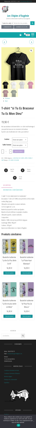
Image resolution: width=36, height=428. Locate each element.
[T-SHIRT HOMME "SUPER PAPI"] (31, 42)
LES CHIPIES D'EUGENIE (14, 160)
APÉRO (26, 158)
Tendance (6, 414)
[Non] (34, 421)
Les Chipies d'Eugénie (18, 15)
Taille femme (6, 145)
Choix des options (9, 273)
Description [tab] (7, 185)
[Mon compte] (20, 34)
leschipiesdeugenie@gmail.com (26, 1)
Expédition (6, 382)
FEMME (30, 158)
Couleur (6, 139)
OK (18, 425)
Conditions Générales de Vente (11, 370)
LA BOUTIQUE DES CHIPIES (18, 158)
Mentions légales (8, 376)
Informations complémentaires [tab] (13, 190)
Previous (7, 98)
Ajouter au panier (18, 151)
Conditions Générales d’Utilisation (12, 373)
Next (6, 101)
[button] (31, 50)
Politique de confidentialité (10, 379)
